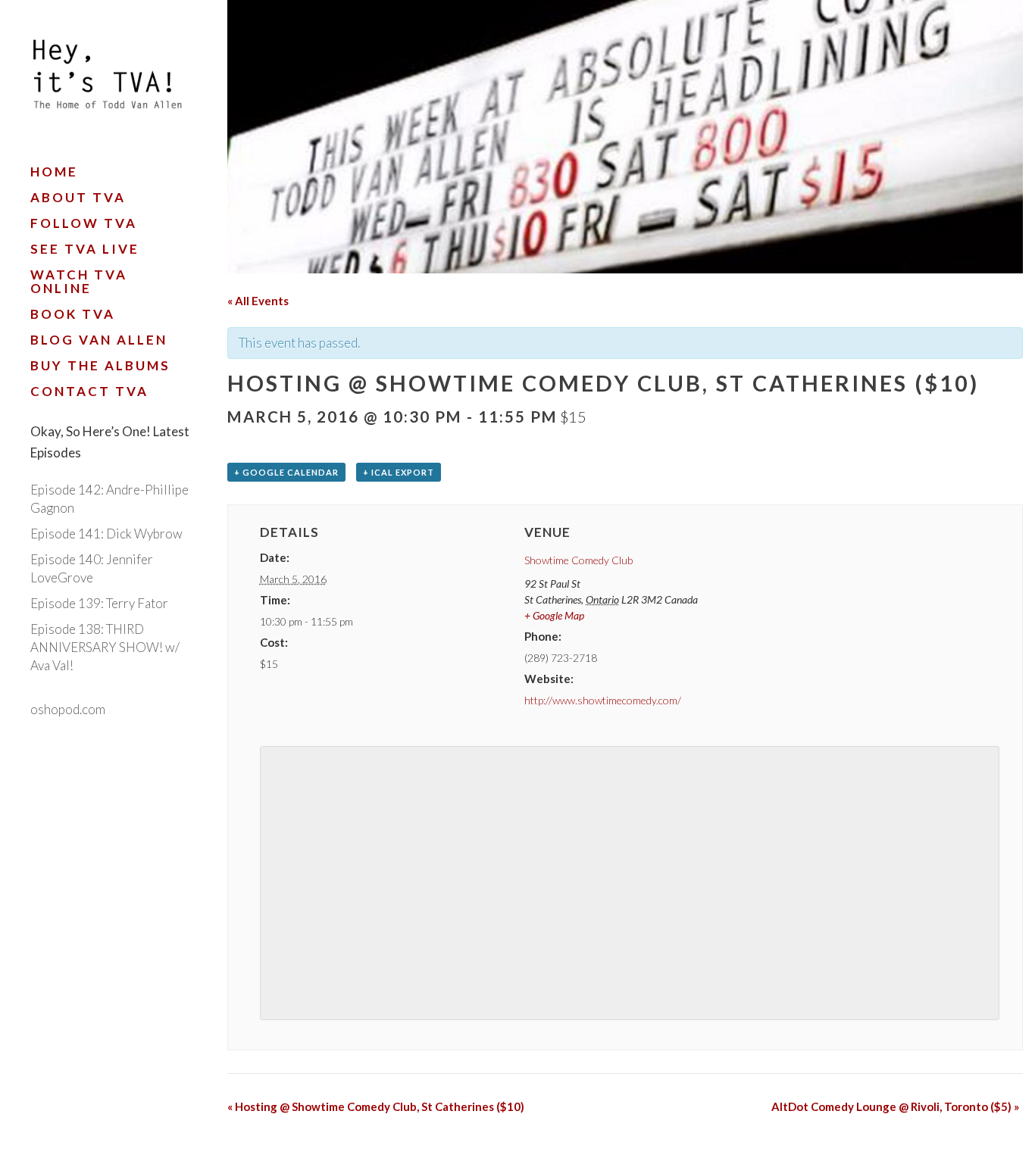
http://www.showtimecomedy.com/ (602, 700)
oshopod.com (67, 709)
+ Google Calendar (286, 472)
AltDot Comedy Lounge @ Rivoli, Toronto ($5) (895, 1106)
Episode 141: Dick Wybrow (106, 533)
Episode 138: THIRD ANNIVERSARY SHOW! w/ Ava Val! (105, 647)
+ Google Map (554, 615)
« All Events (258, 300)
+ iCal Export (398, 472)
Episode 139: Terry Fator (99, 603)
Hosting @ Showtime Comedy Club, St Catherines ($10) (375, 1106)
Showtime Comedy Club (578, 560)
